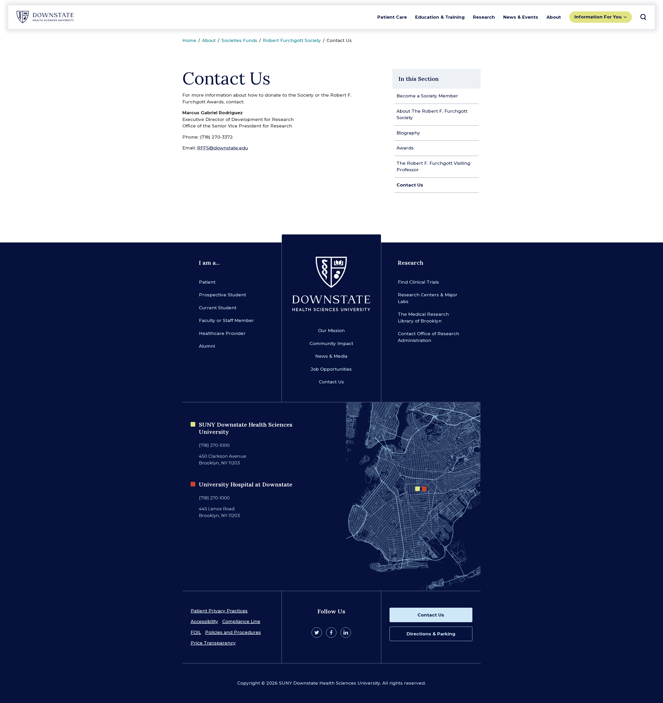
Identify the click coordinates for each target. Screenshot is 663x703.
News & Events (520, 17)
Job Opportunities (331, 369)
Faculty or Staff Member (226, 320)
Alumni (207, 346)
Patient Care (392, 17)
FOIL (196, 632)
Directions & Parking (431, 633)
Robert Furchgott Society (292, 40)
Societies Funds (239, 40)
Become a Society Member (427, 95)
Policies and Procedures (233, 632)
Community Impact (331, 343)
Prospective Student (222, 294)
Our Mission (331, 330)
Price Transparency (213, 642)
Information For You (598, 16)
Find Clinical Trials (418, 282)
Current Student (217, 307)
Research (484, 17)
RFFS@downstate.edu (222, 147)
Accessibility (204, 621)
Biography (408, 132)
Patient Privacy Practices (219, 610)
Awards (405, 147)
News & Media (331, 356)
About (553, 17)
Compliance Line (241, 621)
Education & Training (440, 17)
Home (189, 40)
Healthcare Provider (222, 333)
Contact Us (410, 185)
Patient (207, 282)
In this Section (419, 78)
